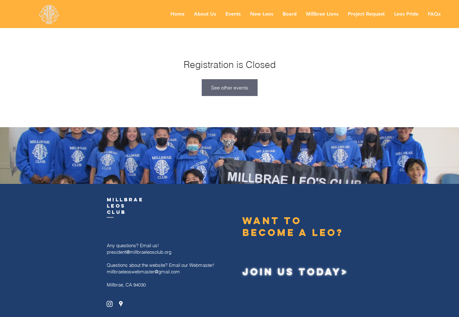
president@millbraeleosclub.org (139, 252)
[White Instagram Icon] (110, 304)
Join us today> (295, 272)
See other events (229, 87)
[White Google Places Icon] (121, 304)
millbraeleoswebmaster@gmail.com (143, 272)
